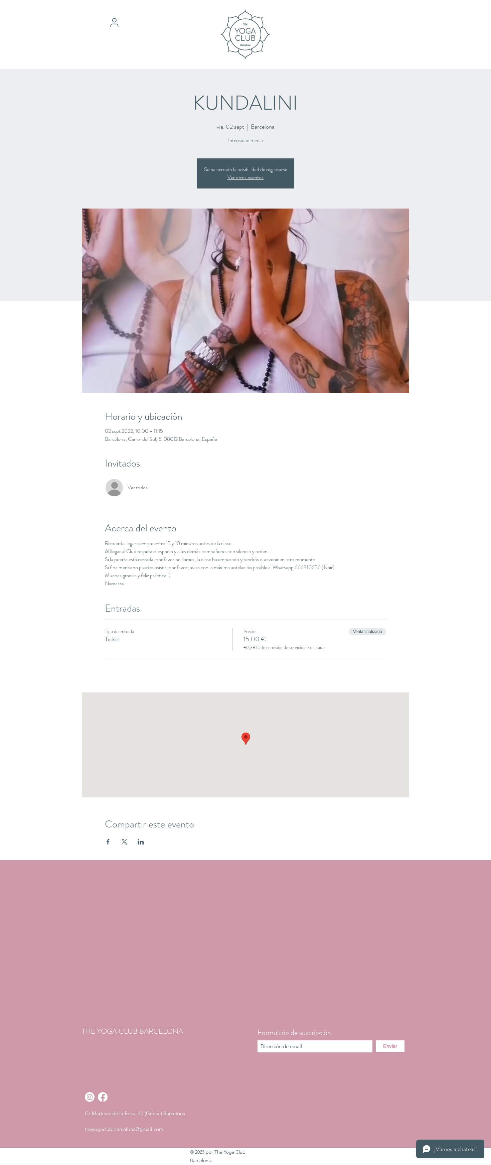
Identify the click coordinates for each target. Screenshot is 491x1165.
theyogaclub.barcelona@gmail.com (124, 1129)
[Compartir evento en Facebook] (108, 842)
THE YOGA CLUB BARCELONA (132, 1031)
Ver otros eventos (245, 177)
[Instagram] (90, 1097)
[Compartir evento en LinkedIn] (141, 842)
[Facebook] (103, 1097)
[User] (114, 22)
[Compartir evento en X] (124, 842)
